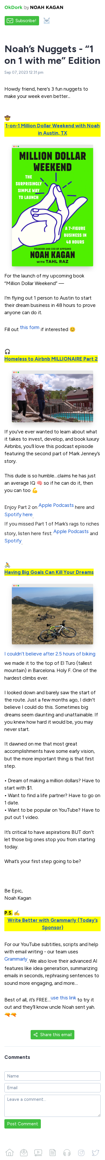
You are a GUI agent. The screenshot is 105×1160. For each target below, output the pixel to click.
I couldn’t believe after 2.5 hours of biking (49, 654)
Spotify (13, 541)
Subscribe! (25, 20)
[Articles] (52, 1152)
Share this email (56, 1034)
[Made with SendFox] (47, 20)
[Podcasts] (67, 1152)
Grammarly (15, 959)
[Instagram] (81, 1152)
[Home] (9, 1152)
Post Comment (22, 1123)
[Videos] (38, 1152)
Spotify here (18, 514)
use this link (63, 998)
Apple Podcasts (56, 505)
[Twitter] (95, 1152)
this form (29, 327)
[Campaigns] (23, 1152)
